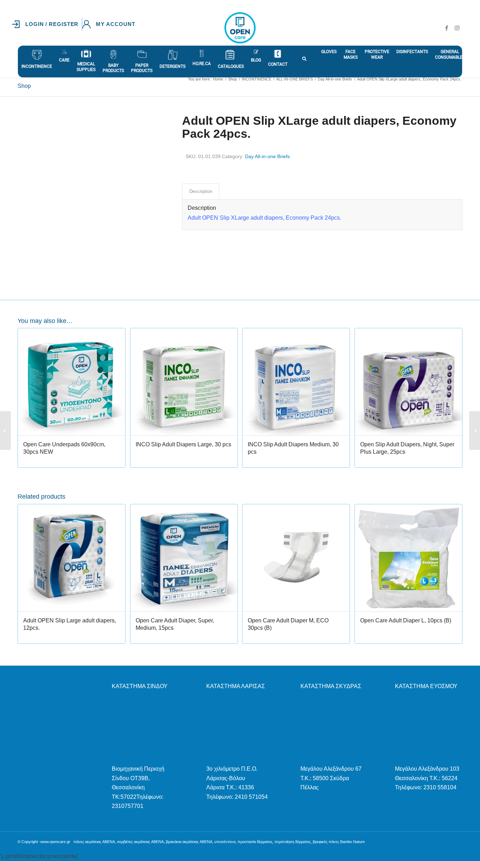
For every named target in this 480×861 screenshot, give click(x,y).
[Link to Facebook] (446, 27)
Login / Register (51, 24)
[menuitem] (47, 24)
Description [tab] (200, 191)
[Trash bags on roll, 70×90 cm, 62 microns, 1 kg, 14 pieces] (474, 430)
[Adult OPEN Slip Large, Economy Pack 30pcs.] (5, 430)
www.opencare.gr (55, 842)
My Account (115, 24)
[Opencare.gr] (240, 27)
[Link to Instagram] (457, 27)
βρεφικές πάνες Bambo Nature (339, 842)
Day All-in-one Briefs (267, 156)
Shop (24, 86)
